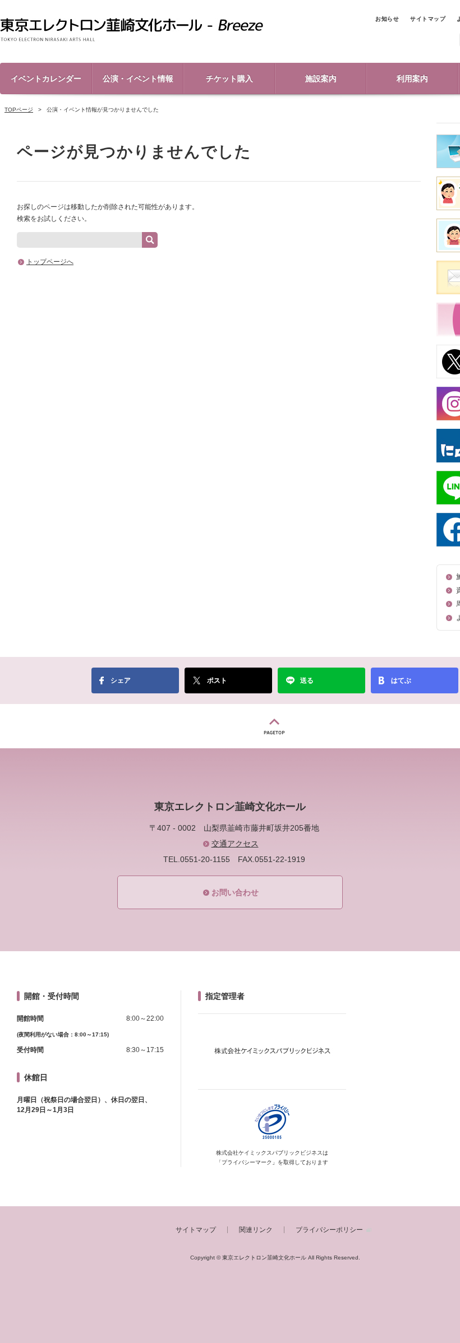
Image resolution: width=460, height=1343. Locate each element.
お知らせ (387, 19)
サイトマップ (427, 19)
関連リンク (256, 1230)
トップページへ (49, 262)
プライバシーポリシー (329, 1230)
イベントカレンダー (46, 78)
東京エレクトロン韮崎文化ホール (131, 30)
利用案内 (412, 78)
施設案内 (321, 78)
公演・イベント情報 (138, 78)
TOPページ (18, 109)
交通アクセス (235, 843)
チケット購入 (229, 78)
